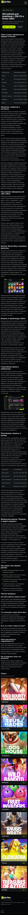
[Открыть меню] (25, 3)
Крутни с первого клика (9, 26)
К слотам (20, 26)
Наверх (2, 912)
